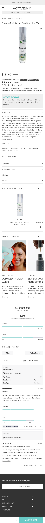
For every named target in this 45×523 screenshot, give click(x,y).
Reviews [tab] (6, 347)
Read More (6, 297)
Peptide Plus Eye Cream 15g (20, 222)
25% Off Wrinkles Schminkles (22, 2)
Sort (24, 361)
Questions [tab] (16, 347)
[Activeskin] (22, 8)
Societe (20, 220)
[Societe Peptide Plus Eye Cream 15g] (20, 194)
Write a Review (36, 353)
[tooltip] (10, 426)
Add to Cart (31, 520)
